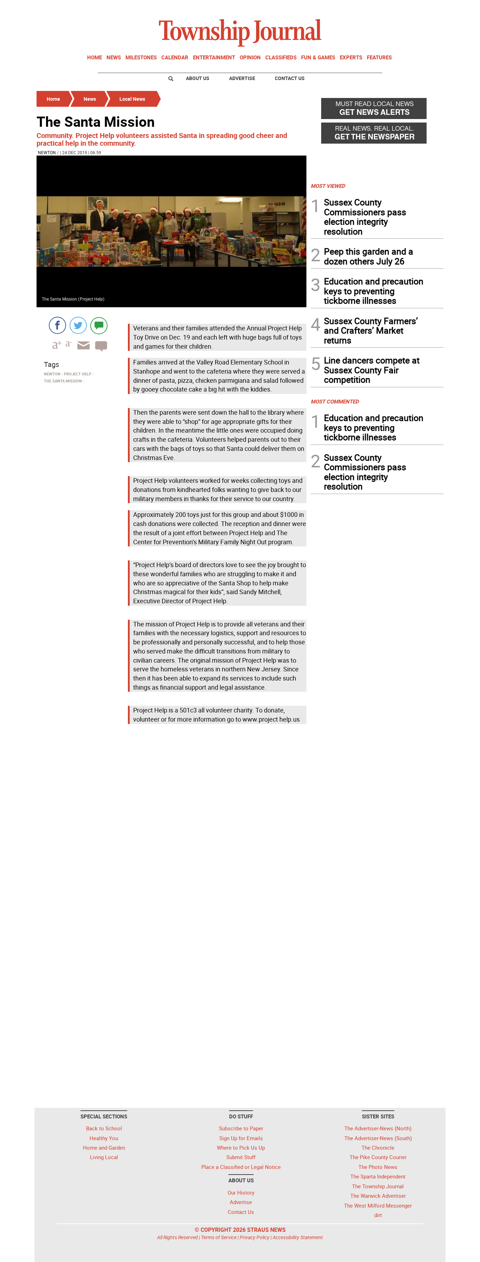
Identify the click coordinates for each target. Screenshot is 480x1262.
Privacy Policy (255, 1237)
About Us (197, 78)
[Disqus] (171, 822)
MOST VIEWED (328, 185)
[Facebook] (57, 325)
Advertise (242, 78)
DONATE (426, 8)
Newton (47, 152)
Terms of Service (218, 1237)
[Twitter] (78, 325)
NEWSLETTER (387, 8)
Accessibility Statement (298, 1237)
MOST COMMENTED (335, 401)
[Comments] (99, 325)
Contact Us (290, 78)
